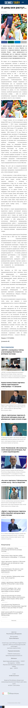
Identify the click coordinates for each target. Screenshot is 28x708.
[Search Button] (26, 2)
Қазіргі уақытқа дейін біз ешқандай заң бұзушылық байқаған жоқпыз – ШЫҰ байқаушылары (12, 613)
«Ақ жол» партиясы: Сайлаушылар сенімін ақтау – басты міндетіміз (12, 577)
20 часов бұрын (5, 585)
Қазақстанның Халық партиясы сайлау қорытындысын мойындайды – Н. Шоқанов (13, 384)
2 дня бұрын (5, 593)
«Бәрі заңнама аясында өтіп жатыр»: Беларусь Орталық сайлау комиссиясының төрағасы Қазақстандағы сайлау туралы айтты (13, 598)
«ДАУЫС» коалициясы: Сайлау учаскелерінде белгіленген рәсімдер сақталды (12, 352)
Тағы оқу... (14, 620)
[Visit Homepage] (12, 2)
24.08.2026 (4, 356)
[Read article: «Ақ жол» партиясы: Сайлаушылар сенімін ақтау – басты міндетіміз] (14, 492)
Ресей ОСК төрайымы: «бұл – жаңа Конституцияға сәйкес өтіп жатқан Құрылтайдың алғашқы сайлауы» (11, 590)
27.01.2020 (4, 12)
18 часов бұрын (5, 553)
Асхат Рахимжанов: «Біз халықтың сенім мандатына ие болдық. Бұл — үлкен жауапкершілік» (14, 450)
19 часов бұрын (5, 579)
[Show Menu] (1, 2)
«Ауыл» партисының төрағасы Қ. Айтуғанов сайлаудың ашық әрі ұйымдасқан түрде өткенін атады (13, 417)
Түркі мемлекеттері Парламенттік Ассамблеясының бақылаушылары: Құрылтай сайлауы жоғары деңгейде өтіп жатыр (13, 606)
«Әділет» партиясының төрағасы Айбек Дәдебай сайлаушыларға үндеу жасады (13, 513)
